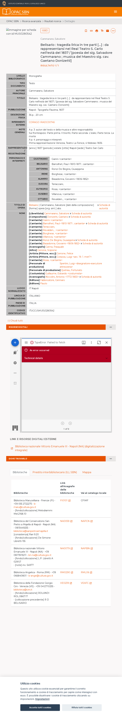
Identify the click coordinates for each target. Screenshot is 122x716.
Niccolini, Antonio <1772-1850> (62, 276)
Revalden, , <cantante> (55, 230)
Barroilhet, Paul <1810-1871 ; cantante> (64, 223)
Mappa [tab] (86, 472)
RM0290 (66, 572)
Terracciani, (49, 226)
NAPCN (87, 521)
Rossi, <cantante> (52, 260)
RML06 (86, 572)
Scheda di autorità (104, 207)
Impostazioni (42, 699)
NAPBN (87, 548)
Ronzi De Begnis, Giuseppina (59, 240)
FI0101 (65, 500)
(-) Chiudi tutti (15, 320)
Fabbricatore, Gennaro (52, 280)
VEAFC (86, 583)
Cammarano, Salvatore (56, 213)
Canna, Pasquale (55, 246)
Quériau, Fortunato (71, 270)
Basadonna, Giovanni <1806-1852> (61, 243)
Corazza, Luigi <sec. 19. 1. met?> (74, 256)
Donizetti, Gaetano (57, 216)
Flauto (43, 283)
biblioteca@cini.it (23, 589)
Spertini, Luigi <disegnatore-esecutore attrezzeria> (81, 265)
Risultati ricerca (52, 21)
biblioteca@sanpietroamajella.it (31, 531)
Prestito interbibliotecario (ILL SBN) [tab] (55, 472)
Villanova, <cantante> (54, 236)
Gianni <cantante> (53, 220)
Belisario (33, 205)
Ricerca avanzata (31, 21)
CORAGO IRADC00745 (42, 122)
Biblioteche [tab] (20, 472)
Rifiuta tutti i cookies (82, 707)
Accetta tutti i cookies (40, 707)
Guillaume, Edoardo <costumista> (63, 273)
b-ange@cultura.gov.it (41, 575)
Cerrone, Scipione (47, 250)
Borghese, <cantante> (55, 233)
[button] (91, 31)
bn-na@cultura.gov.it (39, 555)
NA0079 (66, 548)
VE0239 (66, 583)
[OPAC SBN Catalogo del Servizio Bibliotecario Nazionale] (6, 11)
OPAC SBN (12, 21)
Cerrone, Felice (65, 253)
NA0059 (66, 521)
